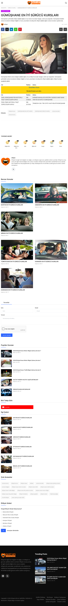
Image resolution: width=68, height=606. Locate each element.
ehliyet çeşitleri (34, 494)
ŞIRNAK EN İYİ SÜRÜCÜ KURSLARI (12, 233)
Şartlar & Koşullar (51, 601)
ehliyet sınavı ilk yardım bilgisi (9, 494)
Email (36, 308)
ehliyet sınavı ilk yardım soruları (25, 490)
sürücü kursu (12, 114)
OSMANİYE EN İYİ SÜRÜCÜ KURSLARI (47, 205)
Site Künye (50, 597)
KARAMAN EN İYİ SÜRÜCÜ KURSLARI (13, 290)
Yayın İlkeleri (40, 599)
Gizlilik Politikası (40, 597)
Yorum (3, 315)
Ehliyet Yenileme (23, 494)
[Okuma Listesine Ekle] (65, 29)
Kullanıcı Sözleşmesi (60, 597)
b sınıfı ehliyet (5, 497)
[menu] (2, 3)
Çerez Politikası (61, 599)
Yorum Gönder (7, 335)
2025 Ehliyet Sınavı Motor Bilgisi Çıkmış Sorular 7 (27, 350)
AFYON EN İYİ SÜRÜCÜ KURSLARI (22, 446)
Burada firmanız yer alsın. (34, 91)
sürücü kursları (56, 111)
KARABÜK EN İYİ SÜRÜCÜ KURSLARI (46, 261)
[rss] (7, 576)
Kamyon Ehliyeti (7, 520)
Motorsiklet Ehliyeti (8, 512)
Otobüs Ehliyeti (7, 526)
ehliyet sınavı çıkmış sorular (53, 483)
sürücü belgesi (5, 487)
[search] (66, 3)
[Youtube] (3, 576)
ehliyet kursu (12, 111)
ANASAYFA (3, 8)
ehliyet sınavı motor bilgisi (42, 490)
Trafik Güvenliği (54, 494)
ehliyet (13, 158)
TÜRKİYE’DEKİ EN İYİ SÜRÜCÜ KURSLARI (14, 261)
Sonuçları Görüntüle (12, 530)
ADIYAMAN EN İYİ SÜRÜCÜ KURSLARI (23, 456)
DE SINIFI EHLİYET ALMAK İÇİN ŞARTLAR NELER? (56, 577)
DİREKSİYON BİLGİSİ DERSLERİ (21, 389)
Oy (3, 530)
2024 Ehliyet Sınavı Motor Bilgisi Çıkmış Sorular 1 (27, 360)
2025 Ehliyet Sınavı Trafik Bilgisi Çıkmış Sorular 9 (27, 370)
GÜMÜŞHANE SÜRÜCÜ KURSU (42, 111)
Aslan (14, 352)
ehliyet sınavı (24, 483)
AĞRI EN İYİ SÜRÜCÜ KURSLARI (21, 437)
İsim (2, 308)
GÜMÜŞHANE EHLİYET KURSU (25, 111)
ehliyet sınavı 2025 (33, 487)
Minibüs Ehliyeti (7, 523)
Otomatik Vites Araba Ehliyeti (11, 517)
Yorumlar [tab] (6, 302)
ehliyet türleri (44, 494)
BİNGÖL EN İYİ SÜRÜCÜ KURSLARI (22, 466)
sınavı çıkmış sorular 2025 (18, 497)
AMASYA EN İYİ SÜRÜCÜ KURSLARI (23, 427)
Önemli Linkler (61, 601)
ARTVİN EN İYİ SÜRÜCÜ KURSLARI (22, 417)
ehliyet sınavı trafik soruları (47, 487)
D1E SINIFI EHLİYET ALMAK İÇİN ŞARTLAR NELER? (56, 568)
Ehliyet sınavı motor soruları (19, 487)
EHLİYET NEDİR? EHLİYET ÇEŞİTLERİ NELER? (25, 379)
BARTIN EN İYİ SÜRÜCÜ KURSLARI (12, 205)
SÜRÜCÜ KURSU (12, 8)
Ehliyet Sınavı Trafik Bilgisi (8, 490)
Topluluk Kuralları (51, 599)
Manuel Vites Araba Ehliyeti (10, 515)
